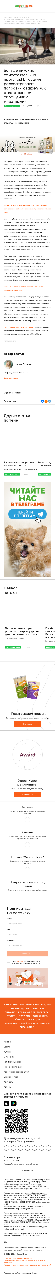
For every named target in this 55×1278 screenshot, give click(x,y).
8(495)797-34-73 (35, 1206)
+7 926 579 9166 (40, 1233)
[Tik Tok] (41, 1148)
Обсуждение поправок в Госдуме (18, 327)
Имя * (9, 930)
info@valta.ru (28, 1209)
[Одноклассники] (46, 401)
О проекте (9, 1057)
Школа (7, 1047)
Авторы (7, 1087)
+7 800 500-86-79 (20, 1227)
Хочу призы (27, 724)
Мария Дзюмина (23, 364)
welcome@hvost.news (13, 1229)
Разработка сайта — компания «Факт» (21, 1273)
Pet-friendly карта (12, 1062)
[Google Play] (13, 1103)
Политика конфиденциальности (18, 1258)
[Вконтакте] (6, 1148)
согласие (19, 961)
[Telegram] (49, 401)
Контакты (8, 1082)
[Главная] (24, 6)
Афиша (7, 1042)
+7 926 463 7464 (33, 1236)
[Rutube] (48, 1148)
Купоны (7, 1052)
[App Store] (6, 1103)
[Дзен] (34, 1148)
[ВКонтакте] (42, 401)
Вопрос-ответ (11, 1077)
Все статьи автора (11, 378)
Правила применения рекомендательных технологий (27, 1265)
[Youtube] (13, 1148)
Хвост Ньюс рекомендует (16, 1072)
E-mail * (10, 919)
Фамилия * (11, 940)
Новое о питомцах (13, 1067)
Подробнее (27, 795)
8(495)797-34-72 (20, 1206)
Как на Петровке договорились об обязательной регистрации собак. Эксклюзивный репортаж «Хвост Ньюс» (27, 208)
